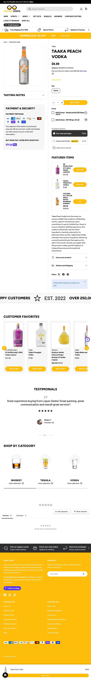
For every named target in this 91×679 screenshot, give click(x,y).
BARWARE (58, 16)
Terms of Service (10, 619)
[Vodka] (74, 464)
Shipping (55, 68)
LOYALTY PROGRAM (11, 21)
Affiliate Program (10, 624)
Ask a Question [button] (62, 512)
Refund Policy (9, 615)
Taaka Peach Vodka (14, 42)
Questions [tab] (20, 515)
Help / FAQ (51, 606)
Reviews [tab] (6, 515)
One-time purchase (63, 133)
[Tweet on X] (59, 274)
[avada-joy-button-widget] (5, 675)
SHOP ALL (26, 21)
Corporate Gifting (54, 624)
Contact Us (51, 615)
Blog (5, 632)
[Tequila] (45, 464)
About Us (7, 606)
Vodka (74, 480)
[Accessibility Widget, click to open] (87, 339)
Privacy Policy (9, 610)
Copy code (66, 36)
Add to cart (74, 102)
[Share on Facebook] (63, 274)
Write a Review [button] (81, 512)
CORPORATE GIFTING (73, 16)
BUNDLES (48, 16)
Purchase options (58, 129)
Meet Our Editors (10, 628)
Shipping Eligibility (54, 610)
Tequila (45, 480)
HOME (6, 16)
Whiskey (16, 480)
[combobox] (49, 9)
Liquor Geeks (12, 656)
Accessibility (52, 628)
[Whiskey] (16, 464)
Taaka (54, 46)
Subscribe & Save (67, 141)
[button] (86, 8)
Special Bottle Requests (56, 619)
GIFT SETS (37, 16)
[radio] (54, 133)
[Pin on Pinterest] (68, 274)
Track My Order (53, 632)
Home (5, 42)
